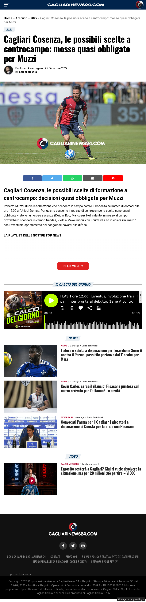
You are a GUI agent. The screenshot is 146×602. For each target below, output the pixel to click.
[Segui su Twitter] (73, 546)
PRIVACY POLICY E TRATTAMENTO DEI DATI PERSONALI (110, 557)
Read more (71, 266)
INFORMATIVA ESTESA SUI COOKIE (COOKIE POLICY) (59, 562)
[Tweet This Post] (52, 178)
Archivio (21, 18)
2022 (33, 18)
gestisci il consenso (20, 574)
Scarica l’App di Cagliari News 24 (26, 557)
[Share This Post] (73, 178)
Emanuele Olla (28, 71)
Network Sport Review (104, 562)
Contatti (55, 557)
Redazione (71, 557)
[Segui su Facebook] (63, 546)
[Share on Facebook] (33, 178)
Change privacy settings (131, 599)
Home (8, 18)
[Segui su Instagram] (83, 546)
